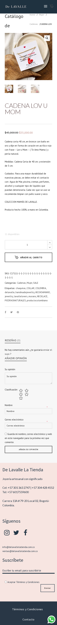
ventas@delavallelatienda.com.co (20, 551)
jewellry (9, 296)
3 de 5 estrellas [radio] (21, 394)
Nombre (9, 405)
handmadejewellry (25, 292)
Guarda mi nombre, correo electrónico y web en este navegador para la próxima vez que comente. (28, 438)
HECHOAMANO (42, 292)
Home (32, 14)
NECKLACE (42, 296)
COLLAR (31, 288)
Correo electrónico (14, 419)
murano (32, 296)
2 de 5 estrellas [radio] (27, 390)
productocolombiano (37, 300)
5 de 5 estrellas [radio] (21, 398)
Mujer (41, 14)
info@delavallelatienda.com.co (18, 547)
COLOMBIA (40, 288)
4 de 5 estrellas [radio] (27, 394)
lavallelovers (21, 296)
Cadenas (34, 24)
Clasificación (11, 390)
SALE (35, 282)
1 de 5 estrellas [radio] (21, 390)
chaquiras (21, 288)
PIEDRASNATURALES (15, 300)
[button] (47, 38)
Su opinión (10, 369)
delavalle (10, 292)
